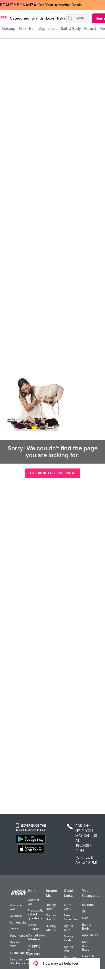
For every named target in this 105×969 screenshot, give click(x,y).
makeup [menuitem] (8, 28)
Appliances (90, 935)
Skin (85, 911)
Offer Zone (68, 907)
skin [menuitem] (22, 28)
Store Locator (33, 927)
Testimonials (19, 935)
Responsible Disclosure (19, 961)
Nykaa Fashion (69, 938)
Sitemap (70, 957)
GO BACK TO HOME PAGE (52, 473)
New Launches (71, 917)
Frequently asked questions (35, 914)
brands (38, 18)
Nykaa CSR (14, 944)
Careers (16, 916)
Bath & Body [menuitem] (71, 28)
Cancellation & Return (37, 937)
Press (14, 929)
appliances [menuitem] (48, 28)
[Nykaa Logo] (4, 17)
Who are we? (16, 907)
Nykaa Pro (68, 949)
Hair (85, 918)
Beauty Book (51, 907)
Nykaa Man (68, 928)
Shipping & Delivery (34, 950)
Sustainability (19, 953)
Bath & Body (86, 926)
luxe (50, 18)
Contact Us (33, 902)
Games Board (51, 917)
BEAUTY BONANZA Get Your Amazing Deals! (41, 4)
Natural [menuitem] (90, 28)
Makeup (88, 905)
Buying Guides (51, 928)
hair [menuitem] (32, 28)
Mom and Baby (85, 945)
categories (19, 18)
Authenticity (18, 922)
